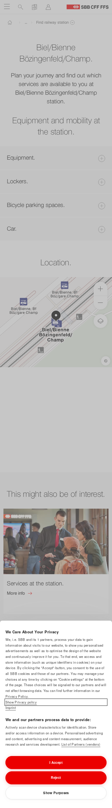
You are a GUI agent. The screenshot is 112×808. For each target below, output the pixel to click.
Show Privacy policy (21, 702)
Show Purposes (56, 792)
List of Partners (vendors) (81, 744)
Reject (56, 777)
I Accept (56, 762)
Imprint (10, 707)
